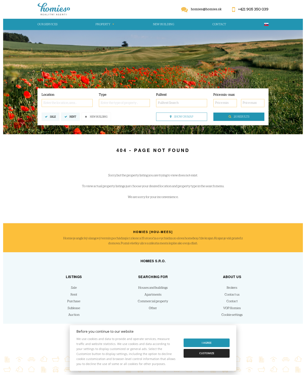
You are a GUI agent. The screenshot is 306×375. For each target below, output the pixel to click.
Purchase (73, 301)
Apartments (153, 294)
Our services (47, 24)
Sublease (74, 308)
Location (48, 94)
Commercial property (153, 301)
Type (102, 94)
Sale (53, 116)
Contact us (232, 294)
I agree (206, 343)
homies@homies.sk (206, 9)
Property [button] (103, 24)
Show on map (183, 116)
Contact (219, 24)
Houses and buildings (153, 287)
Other (153, 308)
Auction (74, 314)
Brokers (232, 287)
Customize (206, 353)
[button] (12, 82)
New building (163, 24)
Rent (73, 116)
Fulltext (161, 94)
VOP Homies (232, 308)
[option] (153, 82)
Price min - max (224, 94)
